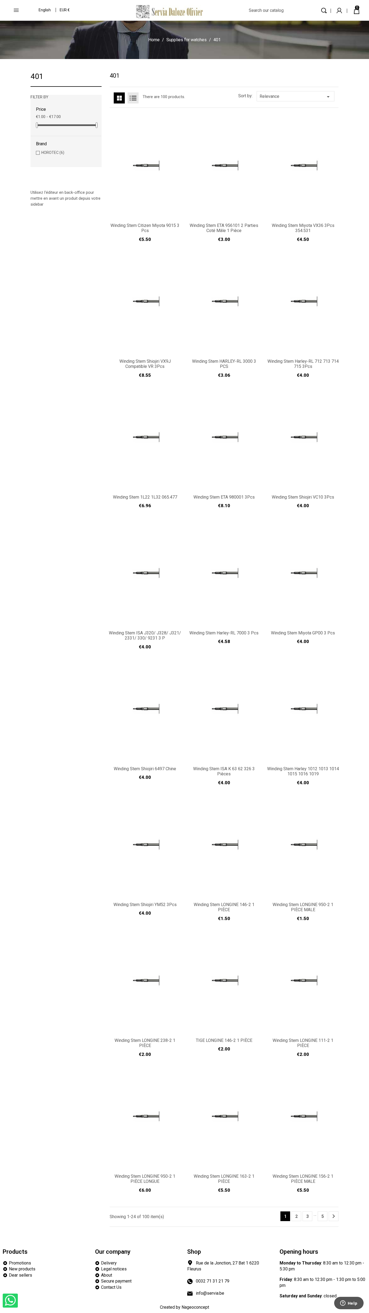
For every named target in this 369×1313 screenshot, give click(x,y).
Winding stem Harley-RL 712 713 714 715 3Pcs (303, 364)
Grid (119, 97)
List (133, 97)
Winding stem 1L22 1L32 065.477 (145, 497)
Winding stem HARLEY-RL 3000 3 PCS (224, 364)
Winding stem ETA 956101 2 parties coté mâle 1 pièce (224, 228)
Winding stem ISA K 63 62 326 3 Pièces (224, 771)
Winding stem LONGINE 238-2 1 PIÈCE (145, 1043)
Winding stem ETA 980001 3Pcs (224, 497)
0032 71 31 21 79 (212, 1281)
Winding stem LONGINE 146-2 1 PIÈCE (224, 907)
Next (333, 1216)
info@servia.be (210, 1293)
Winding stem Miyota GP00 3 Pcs (303, 632)
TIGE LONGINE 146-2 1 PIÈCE (224, 1040)
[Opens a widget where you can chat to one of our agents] (349, 1303)
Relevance (295, 97)
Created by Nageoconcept (184, 1307)
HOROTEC (52, 152)
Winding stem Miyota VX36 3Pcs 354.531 (303, 228)
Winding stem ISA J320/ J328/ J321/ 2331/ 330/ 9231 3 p (145, 635)
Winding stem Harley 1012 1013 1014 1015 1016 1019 (303, 771)
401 (37, 76)
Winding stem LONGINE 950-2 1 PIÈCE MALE (303, 907)
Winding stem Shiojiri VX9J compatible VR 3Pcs (145, 364)
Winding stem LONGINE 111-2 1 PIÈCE (303, 1043)
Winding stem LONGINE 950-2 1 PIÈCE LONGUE (145, 1179)
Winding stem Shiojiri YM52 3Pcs (145, 904)
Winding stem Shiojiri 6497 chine (145, 768)
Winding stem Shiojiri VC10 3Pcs (303, 497)
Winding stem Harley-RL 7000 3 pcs (224, 632)
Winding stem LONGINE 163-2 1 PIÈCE (224, 1179)
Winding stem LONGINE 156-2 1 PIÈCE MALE (303, 1179)
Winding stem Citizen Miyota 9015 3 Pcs (144, 228)
